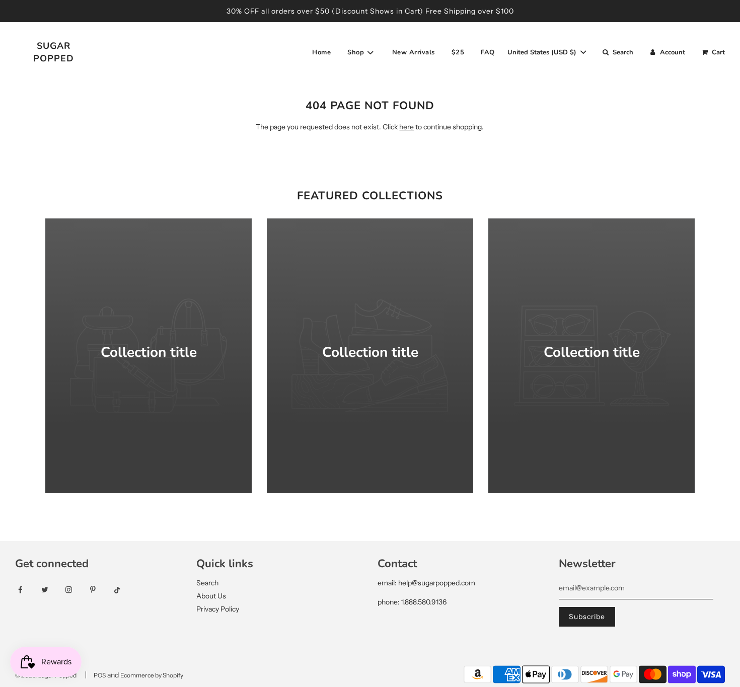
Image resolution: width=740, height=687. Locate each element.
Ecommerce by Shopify (151, 675)
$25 (458, 52)
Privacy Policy (217, 609)
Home (321, 52)
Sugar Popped (53, 52)
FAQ (488, 52)
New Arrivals (413, 52)
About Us (211, 595)
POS (100, 675)
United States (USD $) (542, 52)
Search (207, 582)
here (406, 126)
